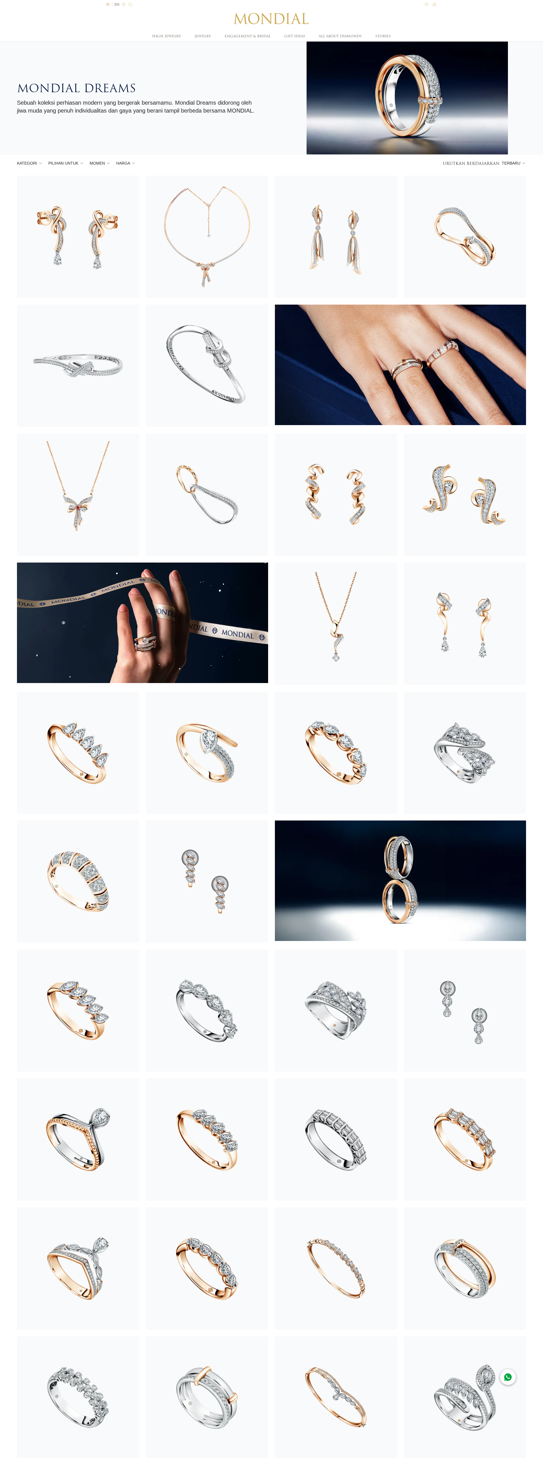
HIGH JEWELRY (166, 36)
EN (117, 5)
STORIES (383, 36)
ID (108, 5)
